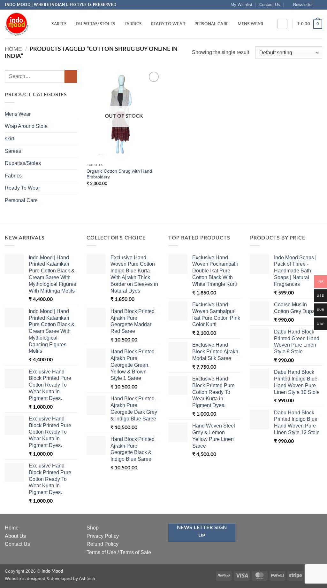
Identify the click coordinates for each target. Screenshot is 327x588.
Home (13, 48)
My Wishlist (241, 4)
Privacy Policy (103, 536)
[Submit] (71, 76)
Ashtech (87, 578)
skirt (9, 138)
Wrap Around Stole (26, 126)
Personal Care (211, 24)
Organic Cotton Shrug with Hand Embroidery (119, 174)
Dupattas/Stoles (95, 24)
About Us (15, 536)
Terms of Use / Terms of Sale (119, 552)
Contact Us (269, 4)
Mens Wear (250, 24)
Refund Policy (102, 544)
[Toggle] (73, 114)
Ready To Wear (168, 24)
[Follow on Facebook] (319, 5)
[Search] (44, 24)
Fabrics (133, 24)
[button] (300, 5)
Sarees (58, 24)
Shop (93, 527)
